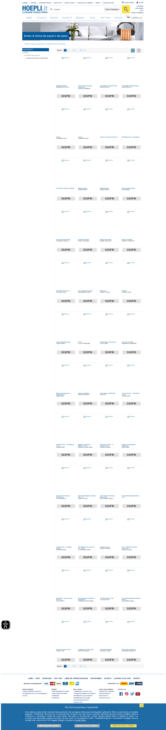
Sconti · (108, 678)
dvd (92, 17)
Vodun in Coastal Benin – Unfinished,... (129, 445)
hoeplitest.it (103, 695)
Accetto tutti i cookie (123, 726)
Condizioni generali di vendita (85, 693)
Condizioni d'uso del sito (83, 691)
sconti (118, 17)
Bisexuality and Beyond (129, 649)
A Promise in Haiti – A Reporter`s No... (106, 445)
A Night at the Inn (105, 547)
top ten (105, 17)
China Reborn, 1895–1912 (107, 393)
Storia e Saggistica (32, 55)
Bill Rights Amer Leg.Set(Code (131, 137)
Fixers (80, 342)
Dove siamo (139, 8)
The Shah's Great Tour (62, 290)
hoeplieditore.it (105, 693)
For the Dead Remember (63, 342)
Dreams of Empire (127, 239)
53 (81, 50)
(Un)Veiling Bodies (61, 85)
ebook (80, 17)
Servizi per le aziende (85, 3)
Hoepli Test (58, 3)
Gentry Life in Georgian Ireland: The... (85, 86)
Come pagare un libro (59, 693)
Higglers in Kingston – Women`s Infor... (84, 445)
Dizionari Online (45, 3)
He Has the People (83, 239)
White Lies (103, 290)
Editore (33, 3)
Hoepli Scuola (70, 3)
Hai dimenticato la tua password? (35, 693)
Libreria (25, 3)
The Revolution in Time (107, 598)
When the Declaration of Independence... (63, 394)
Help (141, 10)
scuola (41, 17)
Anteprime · (97, 678)
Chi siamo (140, 6)
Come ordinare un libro (60, 691)
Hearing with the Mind (128, 188)
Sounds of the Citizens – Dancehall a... (63, 496)
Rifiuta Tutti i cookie (87, 726)
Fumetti (67, 17)
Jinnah (58, 137)
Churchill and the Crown (63, 649)
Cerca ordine (129, 2)
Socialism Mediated (106, 649)
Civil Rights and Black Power (108, 85)
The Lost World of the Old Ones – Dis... (129, 547)
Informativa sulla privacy (83, 695)
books (54, 17)
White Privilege (82, 188)
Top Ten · (59, 678)
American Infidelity (83, 393)
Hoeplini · (47, 678)
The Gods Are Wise (127, 342)
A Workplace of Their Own (86, 649)
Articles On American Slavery (109, 137)
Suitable (124, 290)
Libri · (31, 678)
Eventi (98, 3)
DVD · (38, 678)
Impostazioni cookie (49, 726)
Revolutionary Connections (108, 342)
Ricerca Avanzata (137, 12)
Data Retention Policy (81, 700)
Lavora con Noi (108, 3)
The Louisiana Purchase (85, 290)
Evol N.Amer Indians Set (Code (65, 188)
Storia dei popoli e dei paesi (37, 58)
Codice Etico (78, 702)
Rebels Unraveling (105, 239)
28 (74, 50)
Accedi (141, 2)
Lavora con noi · (123, 678)
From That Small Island (63, 239)
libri (29, 17)
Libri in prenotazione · (77, 678)
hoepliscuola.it (104, 698)
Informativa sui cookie (82, 698)
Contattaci (56, 698)
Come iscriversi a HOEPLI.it (32, 691)
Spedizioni (55, 695)
